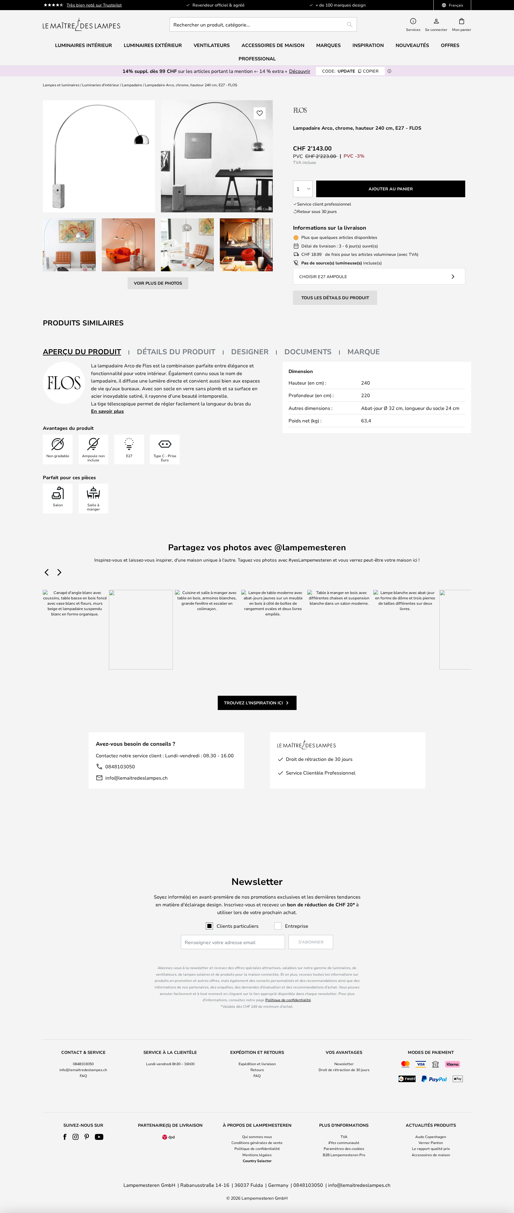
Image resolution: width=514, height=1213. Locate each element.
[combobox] (263, 24)
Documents (308, 351)
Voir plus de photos (158, 283)
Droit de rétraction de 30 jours (344, 1069)
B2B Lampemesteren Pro (344, 1154)
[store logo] (81, 24)
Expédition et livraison (257, 1063)
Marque (363, 351)
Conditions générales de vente (257, 1142)
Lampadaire (132, 84)
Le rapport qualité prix (431, 1148)
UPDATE (350, 71)
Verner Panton (431, 1142)
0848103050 (120, 766)
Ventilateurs (212, 45)
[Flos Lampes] (324, 110)
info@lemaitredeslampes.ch (136, 778)
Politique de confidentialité (288, 999)
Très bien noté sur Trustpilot (94, 5)
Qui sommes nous (257, 1136)
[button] (69, 244)
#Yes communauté (343, 1142)
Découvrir (299, 71)
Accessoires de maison (431, 1154)
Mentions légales (257, 1154)
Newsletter (344, 1063)
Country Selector (257, 1160)
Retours (257, 1069)
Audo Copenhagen (430, 1136)
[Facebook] (65, 1137)
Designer (250, 351)
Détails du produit (176, 351)
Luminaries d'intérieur (100, 84)
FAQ (83, 1075)
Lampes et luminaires (61, 84)
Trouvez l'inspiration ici (253, 703)
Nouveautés (412, 45)
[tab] (86, 352)
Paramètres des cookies (344, 1148)
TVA (344, 1136)
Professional (257, 58)
